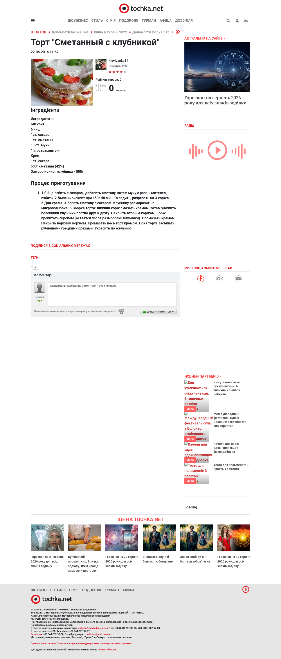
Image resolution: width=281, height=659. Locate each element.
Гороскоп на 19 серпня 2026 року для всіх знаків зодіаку (233, 561)
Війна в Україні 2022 (110, 32)
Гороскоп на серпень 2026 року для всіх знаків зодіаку (215, 100)
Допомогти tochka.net (70, 32)
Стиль (97, 20)
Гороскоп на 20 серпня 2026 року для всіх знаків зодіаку (121, 561)
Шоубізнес (78, 20)
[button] (237, 20)
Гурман (149, 20)
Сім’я (111, 20)
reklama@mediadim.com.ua (92, 628)
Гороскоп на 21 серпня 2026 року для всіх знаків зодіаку (47, 561)
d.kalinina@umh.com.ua (98, 634)
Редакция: (37, 634)
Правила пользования (43, 643)
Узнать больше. (108, 649)
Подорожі (128, 20)
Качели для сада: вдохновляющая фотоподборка (226, 447)
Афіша (166, 20)
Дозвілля (184, 20)
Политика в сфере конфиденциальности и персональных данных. (94, 643)
